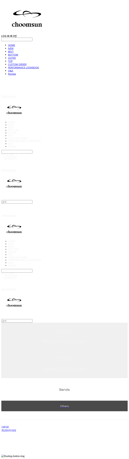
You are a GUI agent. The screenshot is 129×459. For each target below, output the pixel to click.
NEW (10, 48)
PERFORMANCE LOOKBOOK (23, 67)
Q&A (10, 70)
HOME (11, 45)
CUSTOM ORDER (17, 64)
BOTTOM (13, 54)
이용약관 (5, 426)
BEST (11, 51)
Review (12, 73)
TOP (10, 61)
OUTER (12, 58)
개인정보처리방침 (8, 430)
